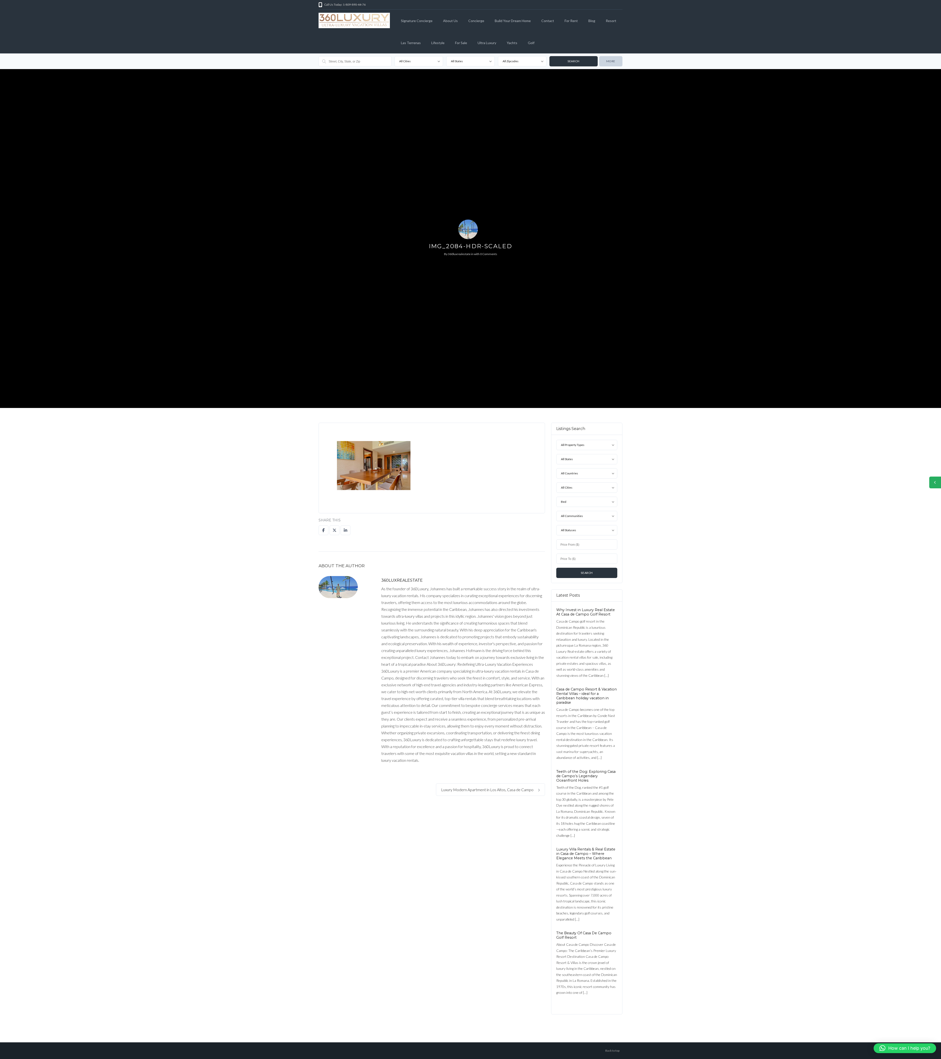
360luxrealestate (459, 254)
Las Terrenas (411, 43)
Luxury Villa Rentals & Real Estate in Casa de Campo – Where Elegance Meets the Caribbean (585, 853)
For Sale (461, 43)
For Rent (571, 21)
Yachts (512, 43)
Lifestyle (438, 43)
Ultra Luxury (487, 43)
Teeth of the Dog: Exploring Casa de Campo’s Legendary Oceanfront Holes (586, 775)
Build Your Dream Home (513, 21)
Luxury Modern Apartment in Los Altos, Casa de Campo (487, 789)
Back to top (612, 1050)
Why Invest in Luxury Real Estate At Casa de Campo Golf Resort (585, 612)
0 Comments (488, 254)
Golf (531, 43)
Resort (611, 21)
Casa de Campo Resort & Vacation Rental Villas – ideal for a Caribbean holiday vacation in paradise (586, 696)
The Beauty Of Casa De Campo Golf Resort (583, 935)
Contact (547, 21)
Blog (591, 21)
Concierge (476, 21)
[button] (905, 1048)
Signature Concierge (417, 21)
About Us (450, 21)
